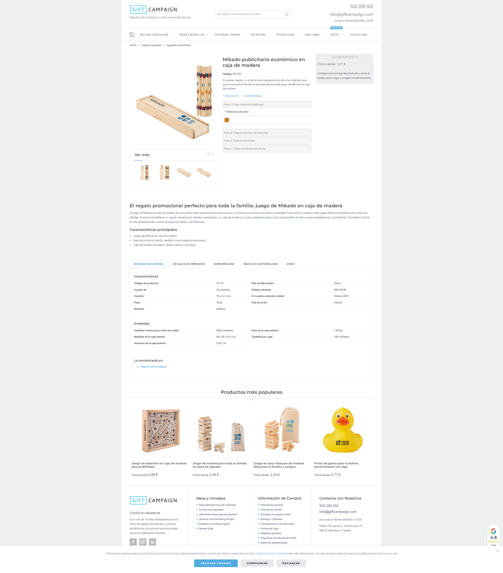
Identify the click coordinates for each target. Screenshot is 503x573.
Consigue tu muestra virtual (276, 514)
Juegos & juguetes (151, 45)
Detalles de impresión (189, 264)
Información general (272, 504)
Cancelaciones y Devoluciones (277, 523)
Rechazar (291, 563)
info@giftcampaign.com (351, 14)
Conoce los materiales (211, 509)
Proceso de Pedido (271, 509)
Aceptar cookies (216, 563)
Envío (291, 264)
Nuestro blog (206, 528)
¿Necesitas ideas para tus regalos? (218, 514)
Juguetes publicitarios (178, 45)
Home (133, 45)
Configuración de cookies (270, 553)
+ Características (252, 95)
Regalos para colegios (153, 366)
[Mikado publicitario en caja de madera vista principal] (174, 102)
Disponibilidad (224, 264)
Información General (149, 264)
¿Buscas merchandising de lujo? (217, 518)
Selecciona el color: (237, 111)
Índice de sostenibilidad (260, 264)
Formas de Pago (270, 528)
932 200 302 (361, 6)
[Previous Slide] (208, 154)
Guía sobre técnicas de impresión (217, 504)
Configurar (257, 563)
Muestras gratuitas (271, 533)
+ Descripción (231, 95)
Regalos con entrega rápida (214, 523)
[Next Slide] (212, 154)
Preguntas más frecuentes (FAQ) (278, 537)
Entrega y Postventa (272, 518)
